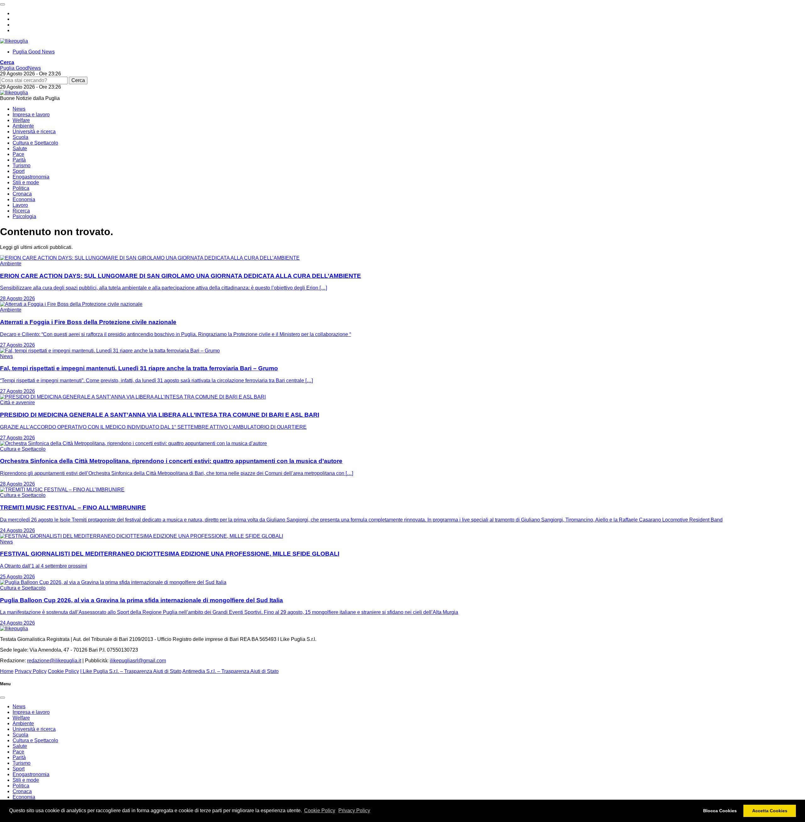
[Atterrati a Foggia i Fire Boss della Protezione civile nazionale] (71, 304)
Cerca (78, 80)
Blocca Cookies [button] (720, 810)
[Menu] (2, 4)
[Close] (2, 697)
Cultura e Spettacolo (35, 143)
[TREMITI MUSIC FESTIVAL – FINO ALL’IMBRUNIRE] (62, 489)
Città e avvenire (17, 402)
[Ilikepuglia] (14, 41)
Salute (20, 148)
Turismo (22, 165)
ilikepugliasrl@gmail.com (138, 660)
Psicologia (24, 216)
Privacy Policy (354, 810)
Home (7, 671)
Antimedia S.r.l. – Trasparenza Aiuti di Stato (230, 671)
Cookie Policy (319, 810)
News (19, 109)
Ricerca (21, 210)
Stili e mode (26, 182)
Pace (18, 154)
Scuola (20, 137)
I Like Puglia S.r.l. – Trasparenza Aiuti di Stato (130, 671)
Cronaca (22, 193)
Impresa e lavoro (31, 114)
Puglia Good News (34, 51)
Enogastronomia (31, 176)
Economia (24, 199)
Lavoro (20, 205)
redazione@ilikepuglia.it (54, 660)
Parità (19, 160)
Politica (21, 188)
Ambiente (23, 126)
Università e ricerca (34, 131)
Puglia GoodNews (20, 68)
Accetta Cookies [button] (769, 810)
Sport (19, 171)
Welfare (21, 120)
